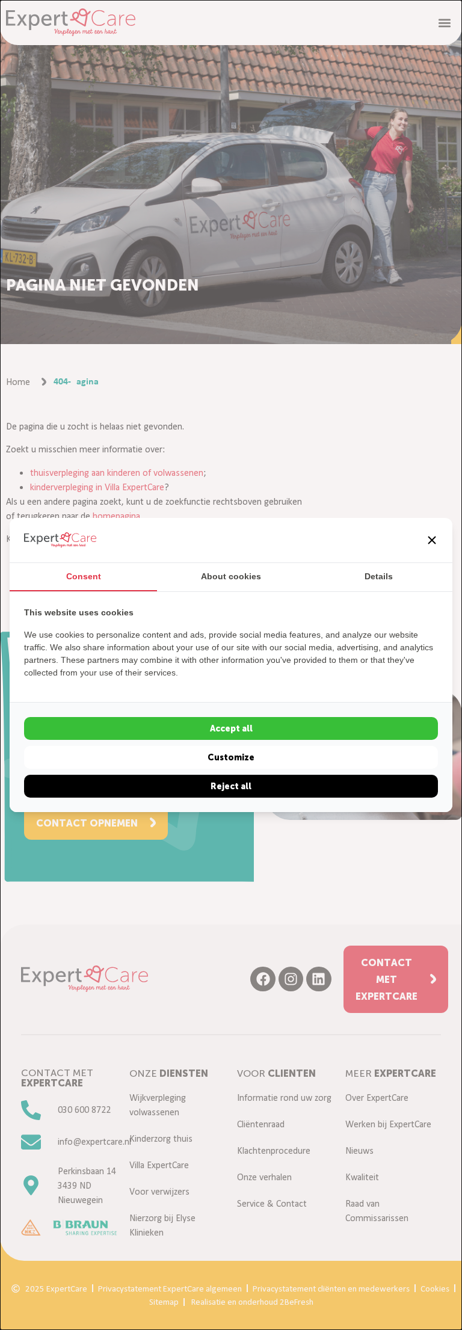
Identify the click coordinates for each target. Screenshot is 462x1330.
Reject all (231, 786)
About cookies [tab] (231, 576)
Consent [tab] (83, 576)
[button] (432, 540)
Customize (231, 757)
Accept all (231, 728)
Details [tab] (379, 576)
